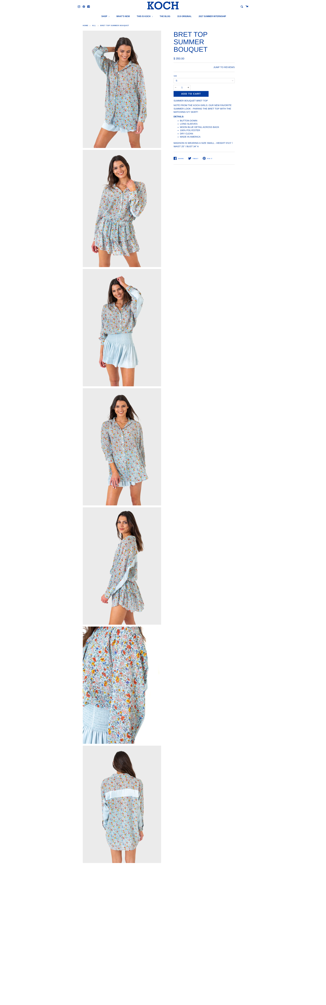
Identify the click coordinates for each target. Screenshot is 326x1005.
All (94, 25)
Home (85, 25)
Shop (104, 16)
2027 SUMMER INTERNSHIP (212, 16)
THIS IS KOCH (144, 16)
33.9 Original (184, 16)
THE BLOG (165, 16)
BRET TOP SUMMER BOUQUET (114, 25)
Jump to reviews (224, 67)
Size (175, 76)
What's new (123, 16)
